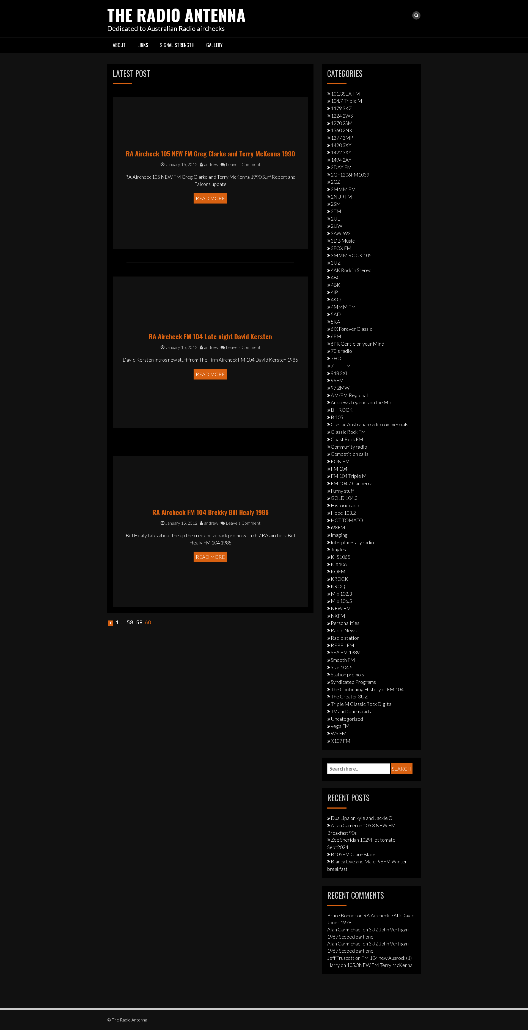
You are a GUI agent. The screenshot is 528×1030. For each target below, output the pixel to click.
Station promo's (347, 674)
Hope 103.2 (343, 513)
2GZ (335, 182)
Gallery (214, 44)
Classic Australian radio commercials (369, 424)
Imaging (339, 535)
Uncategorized (347, 719)
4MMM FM (343, 307)
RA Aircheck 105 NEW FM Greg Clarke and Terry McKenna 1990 (210, 153)
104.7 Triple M (346, 101)
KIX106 (339, 564)
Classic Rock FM (348, 432)
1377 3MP (342, 138)
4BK (335, 285)
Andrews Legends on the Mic (361, 402)
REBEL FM (342, 645)
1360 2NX (341, 130)
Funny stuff (342, 491)
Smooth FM (343, 660)
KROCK (339, 579)
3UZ (335, 263)
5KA (335, 322)
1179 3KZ (341, 108)
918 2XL (339, 373)
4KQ (336, 299)
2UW (336, 226)
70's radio (341, 351)
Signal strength (177, 44)
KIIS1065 (340, 557)
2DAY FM (341, 167)
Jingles (338, 549)
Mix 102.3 (341, 594)
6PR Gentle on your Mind (357, 344)
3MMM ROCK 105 (351, 255)
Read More (210, 198)
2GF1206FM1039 (350, 175)
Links (143, 44)
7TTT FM (341, 366)
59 (139, 622)
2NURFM (341, 197)
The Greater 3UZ (349, 696)
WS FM (338, 733)
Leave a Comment (242, 164)
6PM (336, 336)
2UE (335, 219)
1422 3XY (341, 152)
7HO (336, 358)
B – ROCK (342, 410)
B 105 (337, 417)
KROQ (338, 586)
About (119, 44)
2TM (336, 211)
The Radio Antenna (176, 14)
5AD (336, 314)
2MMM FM (343, 189)
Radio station (345, 638)
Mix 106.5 (341, 601)
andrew (210, 164)
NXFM (338, 616)
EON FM (340, 461)
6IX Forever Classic (351, 329)
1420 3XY (341, 145)
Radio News (344, 630)
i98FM (338, 527)
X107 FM (340, 741)
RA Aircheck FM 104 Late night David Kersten (210, 336)
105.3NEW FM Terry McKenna (380, 965)
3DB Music (342, 241)
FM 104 (339, 469)
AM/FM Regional (349, 395)
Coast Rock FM (347, 439)
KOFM (338, 571)
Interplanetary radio (352, 542)
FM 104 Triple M (349, 476)
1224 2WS (342, 116)
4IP (334, 292)
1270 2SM (342, 123)
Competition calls (350, 454)
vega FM (340, 726)
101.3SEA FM (345, 94)
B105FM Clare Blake (353, 854)
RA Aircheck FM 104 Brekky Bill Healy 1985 (210, 512)
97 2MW (340, 388)
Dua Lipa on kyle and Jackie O (361, 818)
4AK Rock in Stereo (351, 270)
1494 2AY (341, 160)
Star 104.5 (342, 667)
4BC (335, 277)
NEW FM (341, 608)
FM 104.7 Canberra (351, 483)
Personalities (345, 623)
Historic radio (346, 505)
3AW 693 (341, 233)
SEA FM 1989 (345, 652)
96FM (337, 380)
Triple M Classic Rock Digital (362, 704)
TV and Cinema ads (351, 711)
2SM (336, 204)
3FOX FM (341, 248)
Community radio (349, 447)
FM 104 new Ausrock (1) (386, 958)
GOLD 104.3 (344, 498)
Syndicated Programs (353, 682)
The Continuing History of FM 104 (367, 689)
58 (130, 622)
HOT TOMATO (347, 520)
